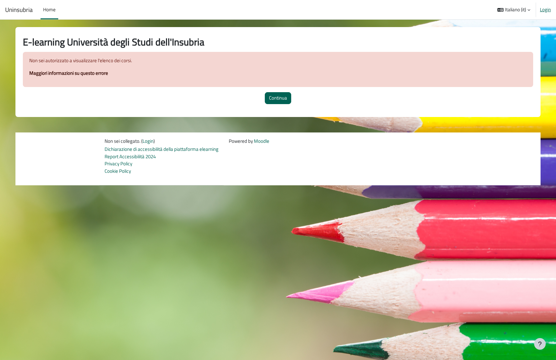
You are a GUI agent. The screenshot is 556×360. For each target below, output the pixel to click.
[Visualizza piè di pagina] (540, 344)
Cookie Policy (118, 171)
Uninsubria (19, 9)
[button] (513, 9)
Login (545, 9)
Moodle (261, 141)
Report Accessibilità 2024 (130, 156)
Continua (278, 98)
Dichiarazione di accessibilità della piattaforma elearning (161, 149)
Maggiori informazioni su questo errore (68, 73)
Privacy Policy (118, 163)
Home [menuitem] (49, 9)
